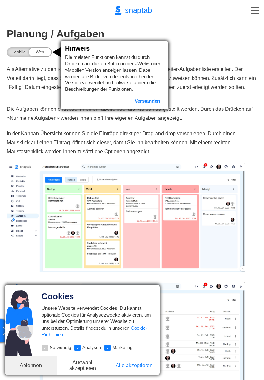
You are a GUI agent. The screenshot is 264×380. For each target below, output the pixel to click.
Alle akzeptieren (134, 365)
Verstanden (147, 101)
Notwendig (60, 347)
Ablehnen (31, 365)
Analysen (91, 347)
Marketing (122, 347)
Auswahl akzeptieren (82, 365)
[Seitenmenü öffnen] (255, 10)
